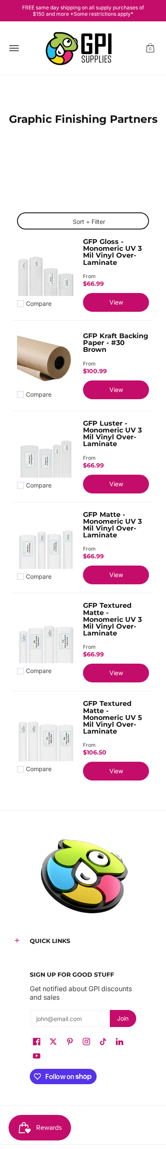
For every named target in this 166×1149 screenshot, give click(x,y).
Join (123, 1018)
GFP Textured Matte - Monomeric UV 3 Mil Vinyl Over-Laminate (112, 619)
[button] (150, 48)
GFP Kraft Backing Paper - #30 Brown (115, 342)
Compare (39, 303)
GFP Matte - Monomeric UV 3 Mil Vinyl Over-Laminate (112, 524)
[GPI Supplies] (81, 48)
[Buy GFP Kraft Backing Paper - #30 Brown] (45, 358)
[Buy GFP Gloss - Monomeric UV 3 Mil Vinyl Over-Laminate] (45, 267)
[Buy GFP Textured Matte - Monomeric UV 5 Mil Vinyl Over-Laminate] (45, 732)
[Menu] (14, 48)
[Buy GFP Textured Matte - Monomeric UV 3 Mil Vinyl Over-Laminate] (45, 634)
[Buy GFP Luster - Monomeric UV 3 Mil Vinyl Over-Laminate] (45, 449)
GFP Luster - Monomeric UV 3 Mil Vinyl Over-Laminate (112, 433)
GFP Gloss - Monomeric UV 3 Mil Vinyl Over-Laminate (112, 251)
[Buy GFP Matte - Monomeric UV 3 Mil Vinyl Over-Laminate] (45, 540)
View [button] (116, 302)
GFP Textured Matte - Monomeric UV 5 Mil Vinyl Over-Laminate (112, 717)
